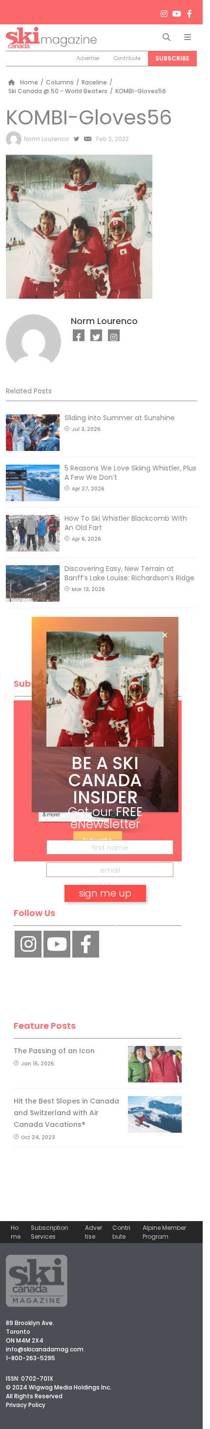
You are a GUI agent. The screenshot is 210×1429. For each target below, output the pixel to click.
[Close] (164, 635)
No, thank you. (105, 921)
